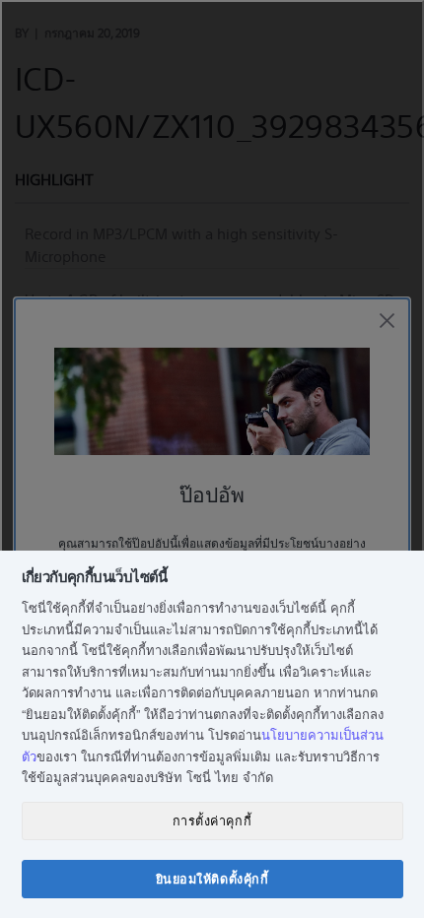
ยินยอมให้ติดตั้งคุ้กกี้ (212, 878)
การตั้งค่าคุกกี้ (212, 820)
